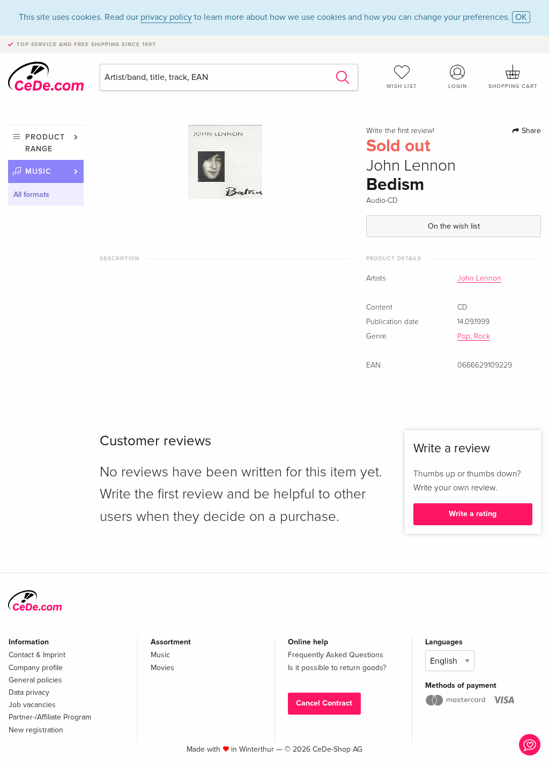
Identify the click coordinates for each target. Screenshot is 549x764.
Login (457, 86)
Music (38, 171)
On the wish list (454, 226)
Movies (162, 667)
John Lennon (479, 278)
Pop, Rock (473, 336)
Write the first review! (400, 131)
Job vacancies (32, 704)
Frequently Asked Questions (335, 654)
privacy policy (166, 17)
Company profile (36, 667)
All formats (31, 194)
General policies (35, 680)
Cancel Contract (324, 703)
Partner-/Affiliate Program (50, 717)
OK (521, 17)
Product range (45, 143)
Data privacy (29, 692)
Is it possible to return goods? (337, 667)
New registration (36, 729)
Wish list (402, 86)
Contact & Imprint (37, 654)
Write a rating (472, 513)
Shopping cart (513, 86)
